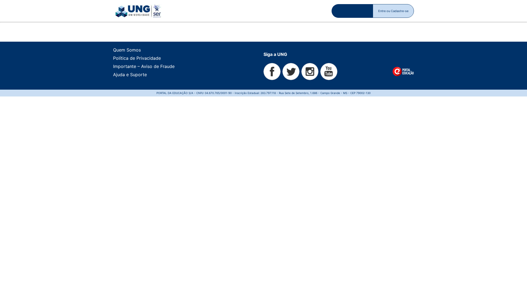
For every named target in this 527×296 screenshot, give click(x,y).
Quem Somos (127, 50)
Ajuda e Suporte (130, 74)
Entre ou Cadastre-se (393, 11)
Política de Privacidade (137, 58)
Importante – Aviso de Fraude (144, 66)
